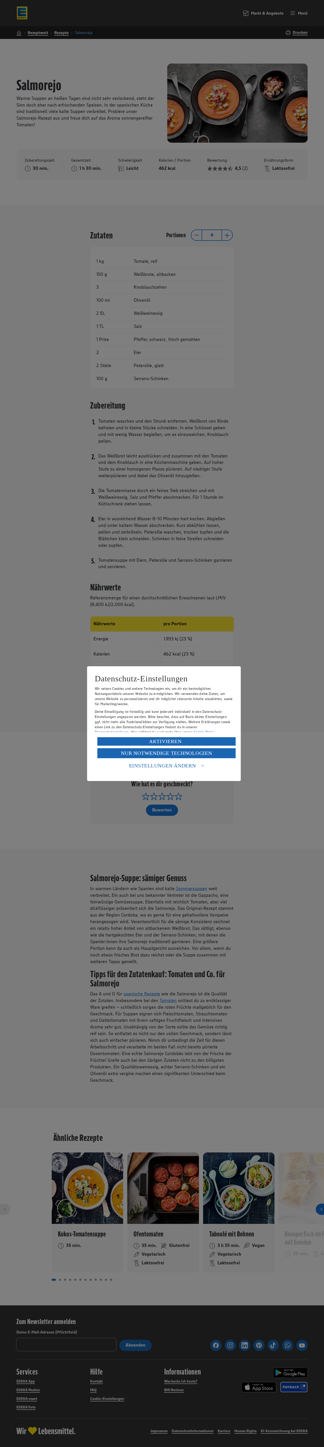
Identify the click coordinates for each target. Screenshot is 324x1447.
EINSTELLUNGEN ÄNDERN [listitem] (162, 765)
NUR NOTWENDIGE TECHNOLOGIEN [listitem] (166, 753)
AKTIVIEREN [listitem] (165, 741)
